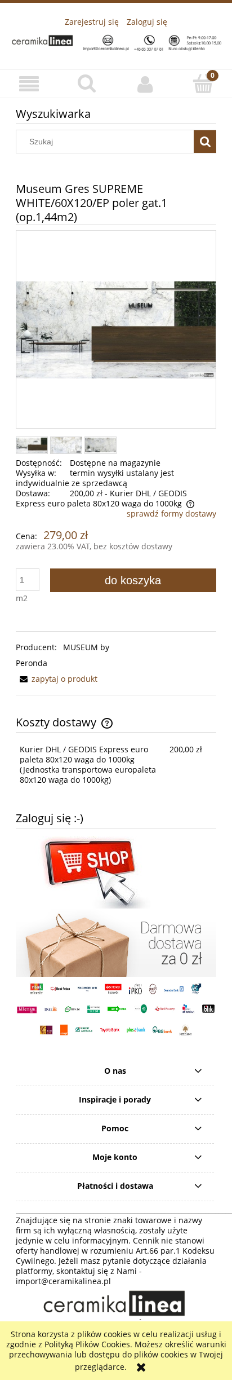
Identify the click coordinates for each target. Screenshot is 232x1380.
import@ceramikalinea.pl (63, 1281)
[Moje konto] (145, 84)
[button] (29, 84)
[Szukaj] (205, 141)
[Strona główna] (116, 41)
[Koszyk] (203, 83)
